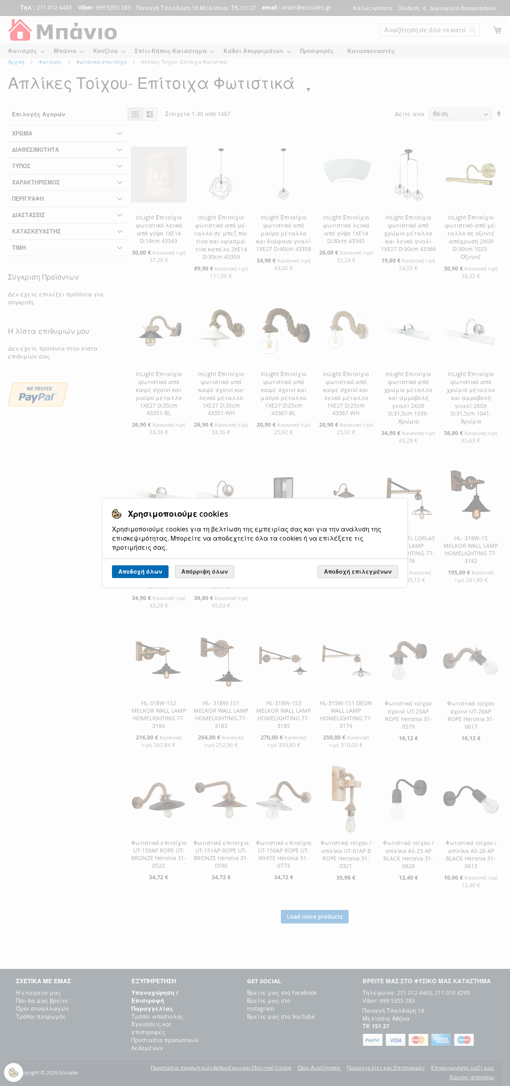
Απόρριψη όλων (204, 571)
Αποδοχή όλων (140, 571)
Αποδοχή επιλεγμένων (358, 571)
